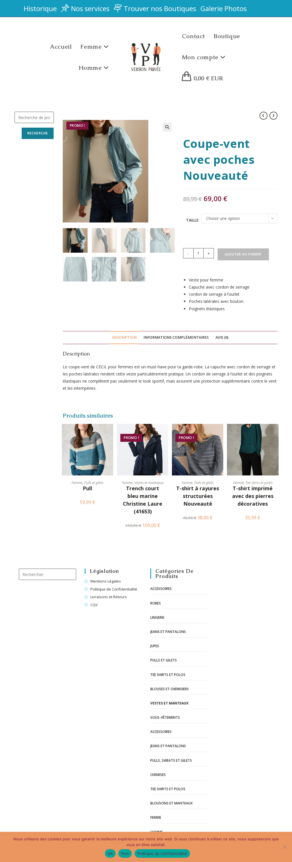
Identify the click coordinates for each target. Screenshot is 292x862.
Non (125, 853)
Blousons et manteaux (171, 803)
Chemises (158, 774)
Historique (40, 8)
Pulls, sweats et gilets (171, 760)
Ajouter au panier (243, 254)
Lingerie (157, 617)
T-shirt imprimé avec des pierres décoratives (252, 496)
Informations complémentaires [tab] (176, 337)
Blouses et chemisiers (169, 689)
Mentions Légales (105, 581)
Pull (87, 488)
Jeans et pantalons (168, 631)
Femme (77, 482)
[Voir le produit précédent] (263, 116)
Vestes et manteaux (149, 482)
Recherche (37, 133)
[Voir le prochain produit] (273, 116)
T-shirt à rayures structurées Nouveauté (197, 496)
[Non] (285, 847)
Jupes (154, 646)
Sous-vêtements (165, 717)
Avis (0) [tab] (222, 337)
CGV (94, 604)
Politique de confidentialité (162, 853)
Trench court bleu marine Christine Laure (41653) (142, 500)
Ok (110, 853)
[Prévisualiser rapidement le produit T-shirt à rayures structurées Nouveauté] (220, 434)
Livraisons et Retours (108, 596)
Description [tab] (124, 337)
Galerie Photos (223, 8)
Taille (192, 220)
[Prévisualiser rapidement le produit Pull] (110, 434)
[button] (167, 127)
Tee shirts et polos (259, 482)
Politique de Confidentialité (113, 589)
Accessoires (161, 588)
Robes (155, 603)
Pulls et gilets (94, 482)
